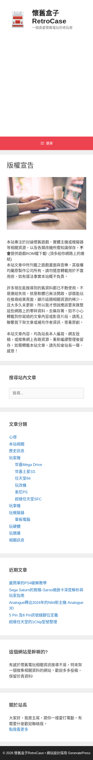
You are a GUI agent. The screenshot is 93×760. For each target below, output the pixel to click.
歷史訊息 (16, 451)
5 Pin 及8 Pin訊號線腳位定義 (33, 615)
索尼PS (21, 492)
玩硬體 (15, 526)
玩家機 (15, 458)
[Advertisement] (46, 88)
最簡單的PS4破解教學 (28, 583)
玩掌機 (15, 506)
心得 (13, 437)
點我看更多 (18, 729)
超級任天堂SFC (28, 499)
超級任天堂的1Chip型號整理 (33, 622)
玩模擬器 (16, 513)
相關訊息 (16, 540)
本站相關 (16, 444)
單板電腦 (22, 519)
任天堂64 (22, 478)
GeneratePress (79, 753)
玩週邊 (15, 533)
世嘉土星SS (25, 472)
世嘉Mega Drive (28, 465)
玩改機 (20, 485)
